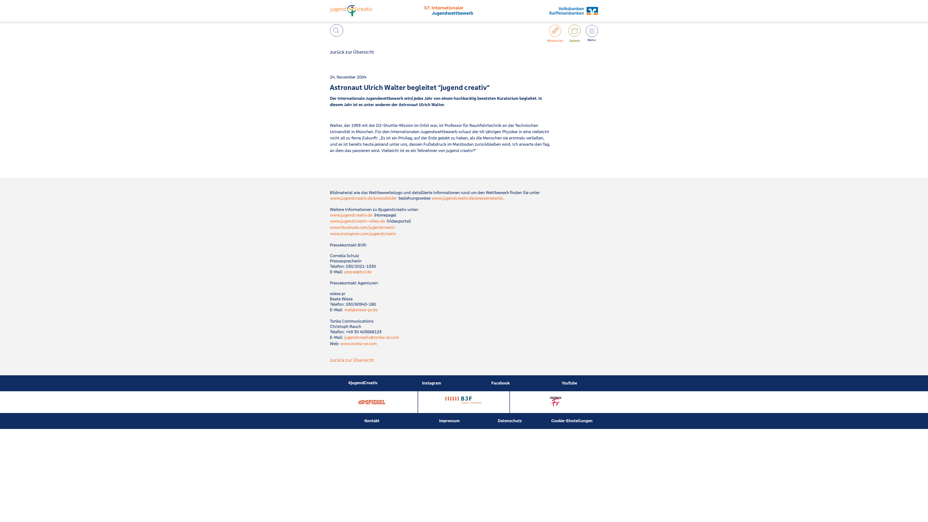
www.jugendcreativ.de (351, 215)
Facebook (500, 383)
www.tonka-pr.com (359, 343)
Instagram (431, 383)
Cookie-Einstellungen (572, 420)
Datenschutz (510, 420)
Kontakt (371, 420)
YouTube (569, 383)
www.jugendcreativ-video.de (357, 221)
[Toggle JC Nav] (592, 31)
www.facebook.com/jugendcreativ (362, 227)
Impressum (449, 420)
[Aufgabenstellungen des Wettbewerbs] (555, 30)
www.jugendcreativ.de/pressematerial (467, 198)
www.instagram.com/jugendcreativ (363, 233)
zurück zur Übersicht (352, 52)
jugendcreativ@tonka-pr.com (371, 337)
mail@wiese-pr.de (360, 309)
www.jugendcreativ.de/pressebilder (363, 198)
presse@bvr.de (357, 272)
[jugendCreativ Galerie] (574, 30)
